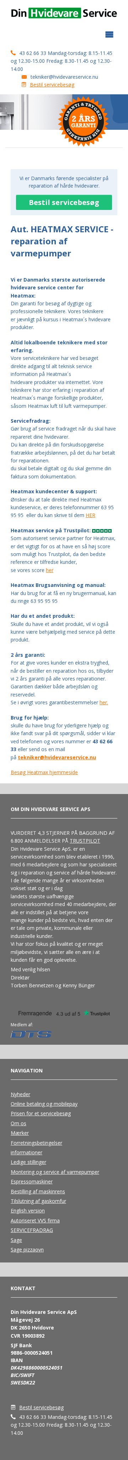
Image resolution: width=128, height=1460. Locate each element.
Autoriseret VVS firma (35, 1220)
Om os (18, 1123)
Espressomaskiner (32, 1181)
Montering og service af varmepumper (55, 1171)
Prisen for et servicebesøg (41, 1113)
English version (28, 1210)
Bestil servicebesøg (52, 84)
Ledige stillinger (28, 1162)
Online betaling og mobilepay (44, 1103)
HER (90, 515)
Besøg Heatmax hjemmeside (44, 772)
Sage (16, 1240)
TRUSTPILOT (85, 840)
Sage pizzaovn (27, 1249)
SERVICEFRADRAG (32, 1230)
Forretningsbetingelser (36, 1142)
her (49, 570)
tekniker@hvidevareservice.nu (64, 76)
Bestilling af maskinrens (38, 1191)
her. (104, 702)
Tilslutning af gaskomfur (38, 1201)
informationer (26, 1152)
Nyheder (20, 1094)
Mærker (20, 1132)
